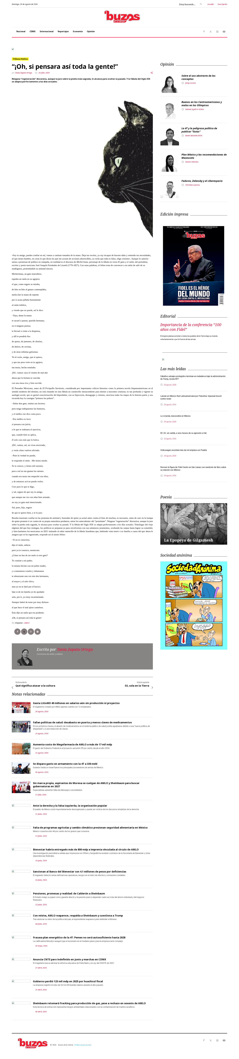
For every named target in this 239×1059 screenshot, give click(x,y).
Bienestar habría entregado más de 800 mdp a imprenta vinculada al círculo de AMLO (86, 849)
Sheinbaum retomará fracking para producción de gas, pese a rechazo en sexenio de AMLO (89, 1003)
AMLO (26, 623)
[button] (28, 49)
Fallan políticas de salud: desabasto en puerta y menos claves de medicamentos (82, 722)
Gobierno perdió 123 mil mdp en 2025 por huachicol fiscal (68, 981)
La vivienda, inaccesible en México (175, 416)
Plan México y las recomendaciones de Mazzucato (204, 156)
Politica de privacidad (83, 1045)
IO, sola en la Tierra (137, 685)
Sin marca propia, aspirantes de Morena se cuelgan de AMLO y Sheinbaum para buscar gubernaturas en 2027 (86, 784)
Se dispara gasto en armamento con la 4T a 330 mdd (65, 763)
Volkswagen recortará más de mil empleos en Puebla (183, 450)
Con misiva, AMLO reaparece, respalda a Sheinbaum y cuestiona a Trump (78, 915)
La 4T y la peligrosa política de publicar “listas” (199, 130)
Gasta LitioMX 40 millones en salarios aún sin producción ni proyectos (76, 703)
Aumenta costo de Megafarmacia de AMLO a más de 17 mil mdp (72, 744)
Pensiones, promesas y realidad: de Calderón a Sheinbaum (69, 893)
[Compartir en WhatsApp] (31, 631)
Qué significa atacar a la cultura (35, 685)
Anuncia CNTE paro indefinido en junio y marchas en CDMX (69, 959)
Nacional (20, 31)
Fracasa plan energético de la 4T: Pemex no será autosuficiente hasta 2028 (79, 937)
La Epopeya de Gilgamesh (188, 540)
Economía (78, 31)
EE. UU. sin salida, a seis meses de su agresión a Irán (183, 433)
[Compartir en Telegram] (37, 631)
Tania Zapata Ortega (23, 73)
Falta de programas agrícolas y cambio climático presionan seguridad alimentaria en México (90, 827)
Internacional (47, 31)
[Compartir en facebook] (17, 631)
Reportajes (63, 31)
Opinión (91, 31)
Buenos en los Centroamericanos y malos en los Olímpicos (201, 103)
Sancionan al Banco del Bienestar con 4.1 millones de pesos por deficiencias (79, 871)
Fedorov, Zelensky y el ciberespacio (202, 181)
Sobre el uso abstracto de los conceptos (198, 77)
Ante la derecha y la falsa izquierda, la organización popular (70, 805)
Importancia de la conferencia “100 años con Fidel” (190, 327)
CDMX (32, 31)
